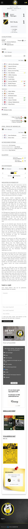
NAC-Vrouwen (8, 357)
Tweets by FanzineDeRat (9, 342)
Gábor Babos (11, 91)
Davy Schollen (8, 364)
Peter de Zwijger (9, 352)
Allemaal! (7, 377)
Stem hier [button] (14, 383)
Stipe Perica (11, 104)
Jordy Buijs (11, 79)
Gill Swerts (11, 93)
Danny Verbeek (12, 100)
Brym (6, 355)
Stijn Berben (12, 150)
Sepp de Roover (12, 66)
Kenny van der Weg (13, 70)
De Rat (6, 372)
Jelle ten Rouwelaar (13, 64)
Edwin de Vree (18, 148)
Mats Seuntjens (12, 85)
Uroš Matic (11, 77)
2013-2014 (10, 8)
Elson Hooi (11, 137)
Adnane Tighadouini (13, 102)
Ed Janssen (12, 145)
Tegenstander (10, 44)
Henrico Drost (12, 68)
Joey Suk (10, 97)
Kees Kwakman (12, 135)
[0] (24, 2)
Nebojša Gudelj (8, 110)
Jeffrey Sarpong (12, 75)
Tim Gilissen (11, 72)
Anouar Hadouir (11, 42)
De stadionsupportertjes (10, 367)
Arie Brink (17, 147)
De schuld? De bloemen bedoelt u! (13, 374)
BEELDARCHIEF (9, 411)
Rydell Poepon (12, 40)
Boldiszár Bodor (12, 95)
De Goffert (15, 29)
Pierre (6, 369)
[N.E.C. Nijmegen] (14, 15)
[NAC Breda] (14, 22)
